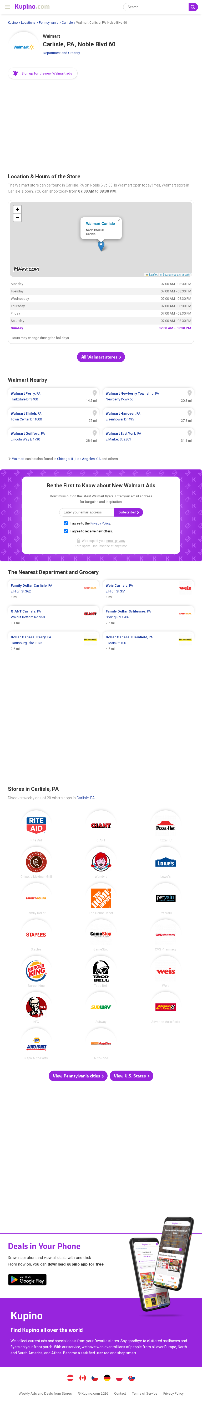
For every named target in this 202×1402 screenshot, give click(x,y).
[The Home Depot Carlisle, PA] (101, 899)
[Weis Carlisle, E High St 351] (148, 591)
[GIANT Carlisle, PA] (101, 826)
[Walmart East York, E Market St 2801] (148, 436)
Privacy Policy (100, 523)
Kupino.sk (131, 1379)
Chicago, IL (65, 459)
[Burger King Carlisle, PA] (36, 971)
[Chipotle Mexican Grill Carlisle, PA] (36, 862)
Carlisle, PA (86, 798)
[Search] (193, 7)
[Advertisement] (101, 124)
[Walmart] (23, 47)
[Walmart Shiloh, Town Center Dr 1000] (53, 416)
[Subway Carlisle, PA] (101, 1007)
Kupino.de (107, 1379)
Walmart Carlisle (100, 223)
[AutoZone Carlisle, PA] (101, 1044)
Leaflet (153, 274)
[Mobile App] (27, 1280)
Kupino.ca (83, 1379)
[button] (43, 73)
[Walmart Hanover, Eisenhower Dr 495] (148, 416)
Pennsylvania (48, 22)
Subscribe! (128, 512)
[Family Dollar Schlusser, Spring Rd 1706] (148, 617)
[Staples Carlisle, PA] (36, 935)
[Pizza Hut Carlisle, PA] (165, 826)
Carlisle (67, 22)
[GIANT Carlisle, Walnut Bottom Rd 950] (53, 617)
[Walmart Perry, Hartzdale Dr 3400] (53, 396)
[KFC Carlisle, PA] (36, 1007)
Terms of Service (144, 1393)
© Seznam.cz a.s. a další (175, 274)
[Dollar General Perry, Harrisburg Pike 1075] (53, 643)
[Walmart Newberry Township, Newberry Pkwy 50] (148, 396)
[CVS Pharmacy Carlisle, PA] (165, 935)
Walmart (18, 459)
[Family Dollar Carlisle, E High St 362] (53, 591)
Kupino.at (70, 1379)
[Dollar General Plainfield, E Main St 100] (148, 643)
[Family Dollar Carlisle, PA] (36, 899)
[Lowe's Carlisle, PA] (165, 862)
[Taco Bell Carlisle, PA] (101, 971)
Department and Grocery (61, 53)
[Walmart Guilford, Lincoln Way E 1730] (53, 436)
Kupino (13, 22)
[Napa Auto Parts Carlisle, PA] (36, 1044)
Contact (120, 1393)
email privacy (115, 541)
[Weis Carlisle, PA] (165, 971)
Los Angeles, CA (88, 459)
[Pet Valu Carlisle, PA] (165, 899)
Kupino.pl (119, 1379)
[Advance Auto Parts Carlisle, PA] (165, 1007)
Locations (28, 22)
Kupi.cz (95, 1379)
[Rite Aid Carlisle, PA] (36, 826)
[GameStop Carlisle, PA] (101, 935)
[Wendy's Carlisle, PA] (101, 862)
